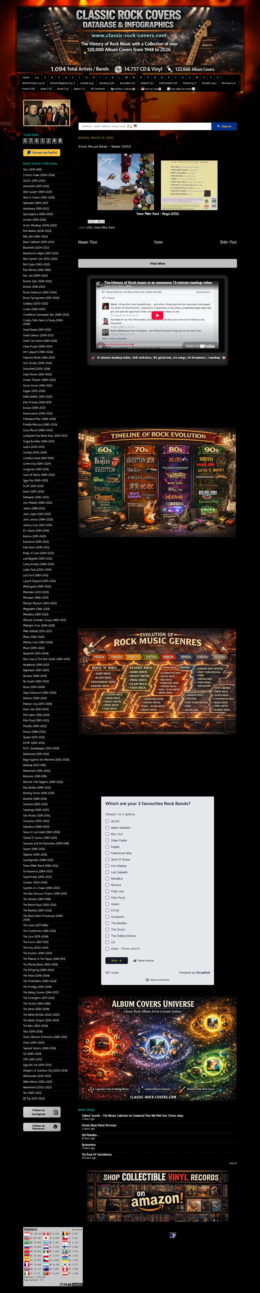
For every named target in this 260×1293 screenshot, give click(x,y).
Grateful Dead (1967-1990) (38, 458)
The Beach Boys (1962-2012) (39, 905)
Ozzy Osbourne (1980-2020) (39, 693)
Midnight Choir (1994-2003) (39, 625)
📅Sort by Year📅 (151, 88)
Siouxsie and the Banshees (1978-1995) (46, 843)
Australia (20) (127, 83)
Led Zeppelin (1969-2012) (37, 558)
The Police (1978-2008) (36, 976)
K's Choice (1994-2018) (36, 531)
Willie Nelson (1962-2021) (37, 1082)
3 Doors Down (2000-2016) (39, 175)
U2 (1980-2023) (32, 1054)
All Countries (98, 88)
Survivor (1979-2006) (35, 882)
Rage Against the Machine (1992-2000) (46, 760)
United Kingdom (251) (62, 83)
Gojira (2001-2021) (34, 447)
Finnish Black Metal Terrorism (99, 1125)
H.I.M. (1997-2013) (33, 486)
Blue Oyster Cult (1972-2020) (40, 259)
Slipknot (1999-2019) (35, 854)
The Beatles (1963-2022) (37, 910)
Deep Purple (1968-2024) (38, 346)
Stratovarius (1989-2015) (38, 871)
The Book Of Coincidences (97, 1154)
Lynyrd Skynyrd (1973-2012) (39, 581)
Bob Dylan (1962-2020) (36, 264)
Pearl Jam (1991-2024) (36, 709)
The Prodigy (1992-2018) (37, 987)
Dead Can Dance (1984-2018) (40, 341)
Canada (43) (87, 83)
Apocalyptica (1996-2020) (38, 214)
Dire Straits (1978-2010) (37, 363)
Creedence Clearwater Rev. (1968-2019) (46, 315)
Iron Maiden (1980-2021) (37, 503)
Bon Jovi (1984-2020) (35, 275)
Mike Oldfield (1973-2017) (37, 631)
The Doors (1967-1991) (36, 942)
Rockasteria (89, 1145)
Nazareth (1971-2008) (36, 653)
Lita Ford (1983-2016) (35, 575)
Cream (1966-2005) (34, 309)
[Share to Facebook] (99, 221)
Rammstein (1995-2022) (36, 771)
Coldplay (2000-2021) (35, 303)
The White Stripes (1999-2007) (41, 1020)
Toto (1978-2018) (33, 1031)
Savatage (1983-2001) (36, 810)
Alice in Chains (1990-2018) (39, 197)
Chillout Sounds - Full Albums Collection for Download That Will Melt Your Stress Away (132, 1116)
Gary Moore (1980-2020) (38, 430)
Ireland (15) (147, 83)
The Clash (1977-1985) (35, 925)
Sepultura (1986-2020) (36, 827)
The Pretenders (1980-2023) (39, 981)
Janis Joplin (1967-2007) (37, 514)
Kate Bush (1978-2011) (36, 547)
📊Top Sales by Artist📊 (181, 88)
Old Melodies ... (90, 1135)
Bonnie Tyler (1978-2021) (37, 281)
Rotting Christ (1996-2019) (38, 793)
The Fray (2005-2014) (35, 948)
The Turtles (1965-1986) (37, 1003)
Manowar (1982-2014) (35, 597)
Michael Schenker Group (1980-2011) (44, 620)
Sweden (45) (209, 83)
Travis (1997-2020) (33, 1043)
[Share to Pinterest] (103, 221)
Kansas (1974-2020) (34, 536)
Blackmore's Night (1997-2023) (40, 253)
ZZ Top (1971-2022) (34, 1098)
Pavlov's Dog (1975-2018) (37, 704)
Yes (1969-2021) (32, 1093)
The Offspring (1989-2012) (38, 970)
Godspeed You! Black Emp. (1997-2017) (45, 436)
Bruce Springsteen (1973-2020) (41, 298)
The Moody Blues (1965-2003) (40, 964)
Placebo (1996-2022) (35, 726)
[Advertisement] (142, 108)
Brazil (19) (63, 88)
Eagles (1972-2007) (34, 391)
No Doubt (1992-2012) (36, 681)
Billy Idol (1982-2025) (35, 236)
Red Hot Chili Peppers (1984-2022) (43, 782)
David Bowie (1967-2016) (37, 330)
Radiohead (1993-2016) (36, 754)
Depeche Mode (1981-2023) (39, 357)
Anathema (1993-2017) (36, 208)
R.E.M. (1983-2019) (34, 743)
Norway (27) (229, 83)
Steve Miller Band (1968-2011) (40, 866)
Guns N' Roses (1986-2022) (39, 475)
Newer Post (87, 242)
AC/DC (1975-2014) (34, 181)
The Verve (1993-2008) (36, 1009)
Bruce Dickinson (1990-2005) (40, 292)
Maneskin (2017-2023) (36, 592)
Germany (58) (106, 83)
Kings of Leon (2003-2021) (38, 553)
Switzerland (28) (168, 83)
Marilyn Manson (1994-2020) (40, 603)
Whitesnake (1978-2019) (37, 1076)
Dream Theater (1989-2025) (39, 380)
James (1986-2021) (34, 508)
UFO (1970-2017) (32, 1059)
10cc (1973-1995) (32, 169)
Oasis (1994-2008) (34, 687)
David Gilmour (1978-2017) (38, 335)
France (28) (28, 88)
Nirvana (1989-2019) (35, 676)
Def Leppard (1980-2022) (38, 352)
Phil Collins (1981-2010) (36, 715)
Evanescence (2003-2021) (38, 413)
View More (157, 263)
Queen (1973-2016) (34, 737)
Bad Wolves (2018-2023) (37, 231)
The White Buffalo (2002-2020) (41, 1015)
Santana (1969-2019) (35, 804)
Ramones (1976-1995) (35, 776)
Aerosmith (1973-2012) (36, 186)
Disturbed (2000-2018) (36, 369)
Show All (233, 1163)
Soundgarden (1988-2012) (38, 860)
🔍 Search (224, 126)
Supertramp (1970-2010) (37, 877)
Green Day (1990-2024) (37, 464)
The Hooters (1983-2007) (37, 953)
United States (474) (33, 83)
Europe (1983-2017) (34, 408)
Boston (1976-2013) (34, 287)
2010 (89, 227)
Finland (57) (189, 83)
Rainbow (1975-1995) (34, 765)
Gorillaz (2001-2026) (35, 452)
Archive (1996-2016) (34, 220)
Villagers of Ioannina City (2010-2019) (45, 1070)
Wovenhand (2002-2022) (37, 1087)
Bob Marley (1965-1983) (37, 270)
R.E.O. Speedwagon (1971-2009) (41, 748)
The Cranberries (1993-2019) (39, 931)
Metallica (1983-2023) (35, 614)
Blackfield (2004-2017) (36, 248)
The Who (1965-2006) (35, 1026)
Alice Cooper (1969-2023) (37, 192)
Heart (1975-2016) (33, 491)
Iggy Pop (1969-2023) (35, 480)
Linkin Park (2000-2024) (37, 570)
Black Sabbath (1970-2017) (38, 242)
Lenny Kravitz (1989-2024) (38, 564)
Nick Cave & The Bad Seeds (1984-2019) (46, 659)
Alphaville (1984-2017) (35, 203)
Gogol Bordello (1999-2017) (38, 441)
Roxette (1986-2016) (35, 799)
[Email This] (89, 221)
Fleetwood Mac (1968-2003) (39, 419)
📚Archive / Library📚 (123, 88)
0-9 (37, 77)
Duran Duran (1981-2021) (37, 385)
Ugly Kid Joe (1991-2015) (37, 1065)
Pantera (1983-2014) (35, 698)
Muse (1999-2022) (34, 648)
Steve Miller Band (104, 227)
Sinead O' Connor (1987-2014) (40, 838)
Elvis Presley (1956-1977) (37, 402)
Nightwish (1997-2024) (36, 670)
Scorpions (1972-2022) (36, 821)
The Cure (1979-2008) (35, 936)
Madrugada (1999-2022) (37, 586)
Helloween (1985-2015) (36, 497)
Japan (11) (79, 88)
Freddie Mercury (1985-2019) (40, 424)
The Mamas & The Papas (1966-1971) (44, 959)
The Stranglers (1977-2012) (39, 998)
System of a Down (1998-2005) (41, 888)
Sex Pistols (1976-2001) (36, 815)
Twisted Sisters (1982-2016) (39, 1048)
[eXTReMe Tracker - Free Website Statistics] (173, 1238)
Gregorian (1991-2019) (36, 469)
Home (26, 77)
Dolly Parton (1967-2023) (37, 374)
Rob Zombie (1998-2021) (37, 787)
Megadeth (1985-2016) (36, 609)
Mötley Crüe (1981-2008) (38, 642)
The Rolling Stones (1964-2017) (41, 992)
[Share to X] (96, 221)
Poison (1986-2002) (34, 732)
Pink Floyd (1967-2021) (36, 720)
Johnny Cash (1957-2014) (37, 525)
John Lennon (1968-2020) (38, 519)
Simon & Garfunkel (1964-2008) (41, 832)
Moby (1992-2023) (33, 637)
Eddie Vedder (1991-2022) (37, 397)
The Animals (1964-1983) (37, 899)
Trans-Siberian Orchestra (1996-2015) (45, 1037)
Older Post (228, 242)
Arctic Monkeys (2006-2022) (40, 225)
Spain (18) (46, 88)
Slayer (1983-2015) (34, 849)
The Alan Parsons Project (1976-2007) (45, 894)
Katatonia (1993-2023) (36, 542)
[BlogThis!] (93, 221)
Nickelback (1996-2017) (36, 665)
